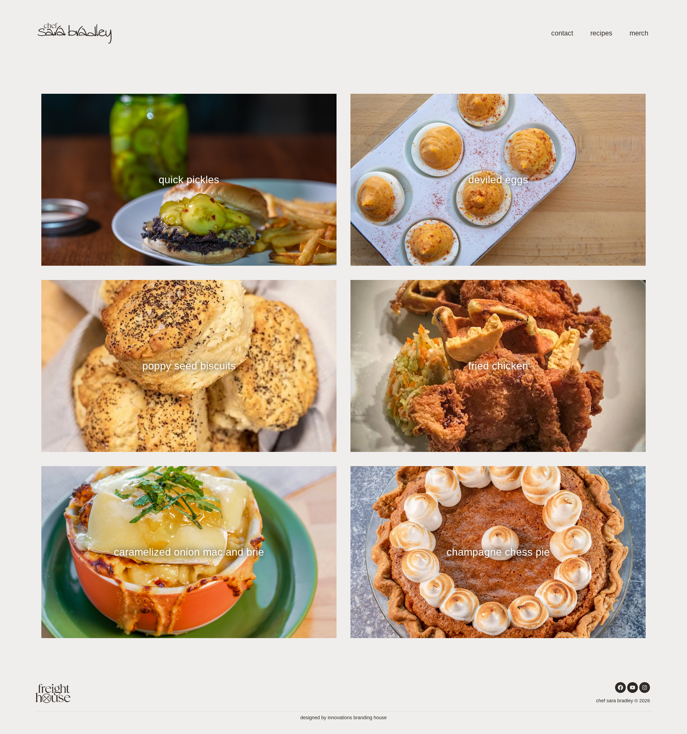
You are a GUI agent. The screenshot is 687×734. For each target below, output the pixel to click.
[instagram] (644, 687)
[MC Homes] (74, 33)
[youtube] (632, 687)
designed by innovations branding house (343, 717)
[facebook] (620, 687)
